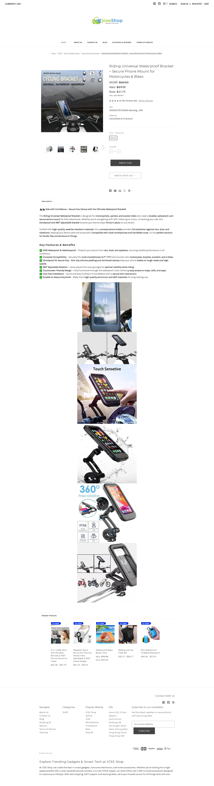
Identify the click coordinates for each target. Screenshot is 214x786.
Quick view (58, 630)
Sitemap (43, 732)
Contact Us (92, 42)
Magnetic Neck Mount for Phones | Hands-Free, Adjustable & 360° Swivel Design (82, 655)
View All (89, 732)
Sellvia (89, 715)
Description (47, 201)
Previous (41, 147)
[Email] (115, 190)
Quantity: (113, 147)
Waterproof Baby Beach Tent (104, 651)
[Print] (120, 190)
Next (103, 147)
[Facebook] (154, 3)
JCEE (88, 719)
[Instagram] (159, 3)
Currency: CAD (13, 3)
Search (173, 3)
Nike (88, 729)
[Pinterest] (164, 3)
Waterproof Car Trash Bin (126, 651)
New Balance (92, 722)
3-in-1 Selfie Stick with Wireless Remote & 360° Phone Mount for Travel (59, 655)
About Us (78, 42)
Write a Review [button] (146, 100)
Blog (105, 42)
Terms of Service (145, 42)
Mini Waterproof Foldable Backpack (150, 651)
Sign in (184, 3)
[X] (124, 190)
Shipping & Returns (121, 42)
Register (197, 3)
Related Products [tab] (49, 615)
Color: (116, 133)
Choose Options (60, 637)
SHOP (63, 42)
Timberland (91, 725)
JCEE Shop (91, 712)
